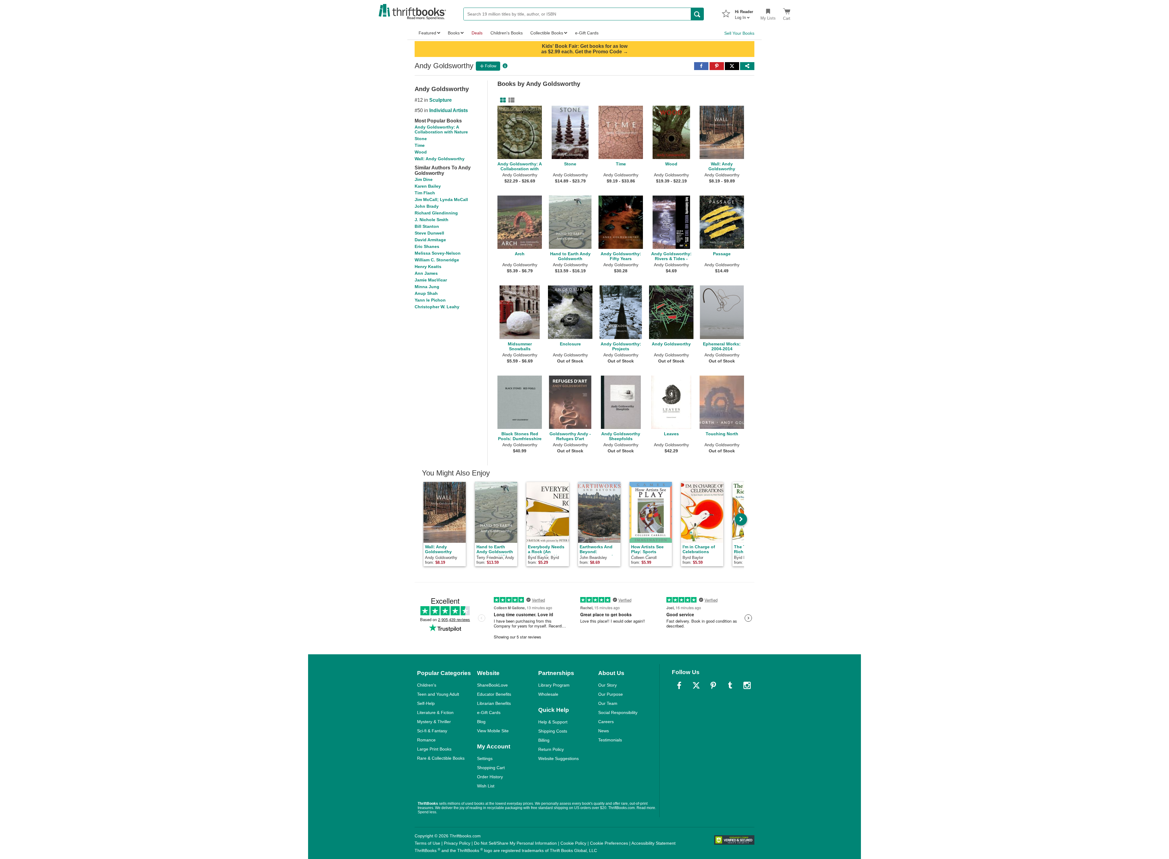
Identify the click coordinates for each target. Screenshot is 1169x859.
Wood (421, 152)
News (603, 730)
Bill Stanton (427, 226)
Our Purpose (610, 694)
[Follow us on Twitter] (696, 685)
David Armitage (430, 239)
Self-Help (426, 703)
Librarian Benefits (494, 703)
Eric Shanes (427, 246)
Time (420, 145)
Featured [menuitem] (427, 32)
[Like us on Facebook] (679, 685)
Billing (543, 740)
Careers (606, 721)
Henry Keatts (428, 266)
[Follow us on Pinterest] (713, 685)
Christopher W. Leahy (437, 306)
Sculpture (440, 100)
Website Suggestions (558, 758)
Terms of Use (427, 843)
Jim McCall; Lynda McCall (441, 199)
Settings (485, 758)
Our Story (607, 685)
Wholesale (548, 694)
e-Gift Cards (488, 712)
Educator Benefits (494, 694)
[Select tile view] (510, 100)
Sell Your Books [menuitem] (739, 33)
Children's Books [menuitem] (506, 32)
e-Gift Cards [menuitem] (587, 32)
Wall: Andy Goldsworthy (440, 158)
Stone (421, 138)
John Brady (427, 206)
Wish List (485, 785)
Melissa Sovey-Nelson (438, 253)
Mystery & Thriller (434, 721)
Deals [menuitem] (477, 32)
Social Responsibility (617, 712)
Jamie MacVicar (431, 279)
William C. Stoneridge (437, 259)
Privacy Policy (457, 843)
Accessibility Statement (653, 843)
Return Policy (551, 749)
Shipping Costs (552, 731)
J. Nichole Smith (431, 219)
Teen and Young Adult (438, 694)
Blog (481, 721)
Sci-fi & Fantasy (432, 730)
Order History (490, 776)
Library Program (554, 685)
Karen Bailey (428, 186)
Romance (426, 739)
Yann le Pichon (430, 300)
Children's (426, 685)
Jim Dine (424, 179)
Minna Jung (427, 286)
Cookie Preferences (609, 843)
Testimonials (610, 739)
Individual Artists (448, 110)
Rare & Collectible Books (441, 758)
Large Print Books (434, 749)
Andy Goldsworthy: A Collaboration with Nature (441, 129)
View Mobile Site (493, 730)
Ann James (426, 273)
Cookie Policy (573, 843)
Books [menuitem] (454, 32)
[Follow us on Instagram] (747, 685)
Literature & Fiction (435, 712)
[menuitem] (744, 13)
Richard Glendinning (436, 212)
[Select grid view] (501, 100)
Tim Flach (425, 192)
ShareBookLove (492, 685)
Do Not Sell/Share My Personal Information (515, 843)
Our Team (607, 703)
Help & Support (552, 721)
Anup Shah (426, 293)
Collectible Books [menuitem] (546, 32)
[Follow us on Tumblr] (730, 685)
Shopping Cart (491, 767)
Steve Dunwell (429, 233)
